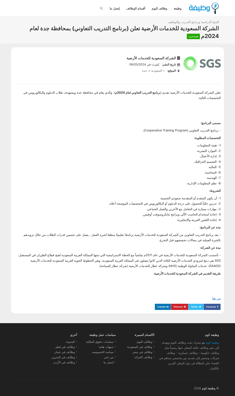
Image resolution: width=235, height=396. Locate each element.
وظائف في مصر (142, 352)
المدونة (70, 341)
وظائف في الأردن (64, 362)
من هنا (216, 298)
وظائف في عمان (64, 352)
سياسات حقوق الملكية (100, 341)
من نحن (109, 357)
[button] (101, 8)
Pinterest (178, 306)
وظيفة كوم (212, 342)
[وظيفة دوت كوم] (203, 8)
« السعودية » (157, 70)
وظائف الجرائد (143, 357)
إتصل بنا (115, 8)
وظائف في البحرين (63, 357)
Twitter (194, 306)
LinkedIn (161, 306)
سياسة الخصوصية (103, 352)
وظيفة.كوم (208, 388)
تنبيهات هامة (106, 347)
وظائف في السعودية (139, 347)
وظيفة (177, 8)
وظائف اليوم (159, 8)
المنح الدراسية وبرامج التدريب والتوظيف (193, 22)
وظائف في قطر (65, 347)
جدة (144, 70)
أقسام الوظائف (135, 8)
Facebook (211, 306)
